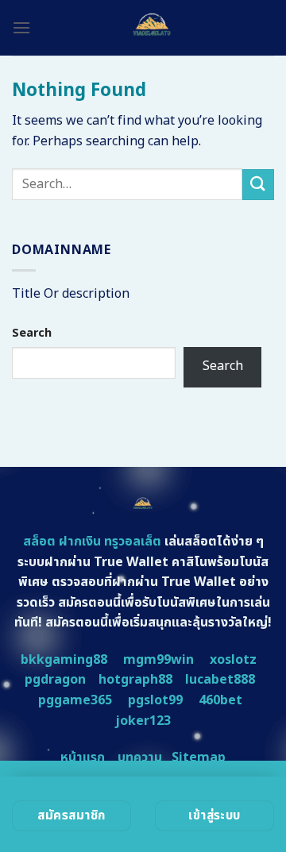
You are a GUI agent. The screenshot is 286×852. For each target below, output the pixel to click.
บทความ (140, 757)
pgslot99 (155, 700)
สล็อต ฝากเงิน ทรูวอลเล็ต (92, 541)
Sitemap (199, 757)
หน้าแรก (82, 757)
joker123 (143, 721)
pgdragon (55, 679)
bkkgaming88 (64, 659)
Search (32, 333)
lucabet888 (220, 679)
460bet (220, 700)
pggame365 (75, 700)
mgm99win (158, 659)
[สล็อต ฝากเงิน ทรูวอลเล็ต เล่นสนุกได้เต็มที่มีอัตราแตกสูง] (152, 28)
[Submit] (258, 184)
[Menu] (21, 27)
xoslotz (233, 659)
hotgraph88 (135, 679)
